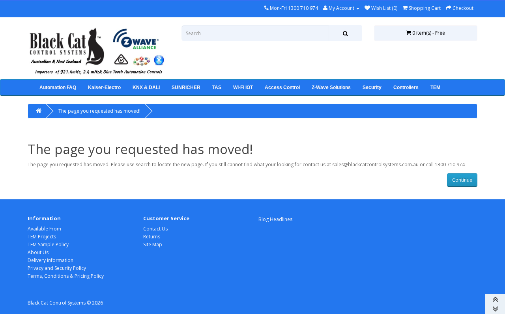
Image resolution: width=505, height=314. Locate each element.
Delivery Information (50, 260)
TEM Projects (42, 236)
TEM (435, 87)
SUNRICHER (186, 87)
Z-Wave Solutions (331, 87)
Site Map (152, 244)
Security (372, 87)
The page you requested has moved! (99, 111)
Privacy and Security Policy (57, 268)
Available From (44, 228)
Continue (462, 180)
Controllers (406, 87)
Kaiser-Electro (104, 87)
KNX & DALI (146, 87)
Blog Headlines (275, 219)
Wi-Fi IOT (243, 87)
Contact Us (155, 228)
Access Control (282, 87)
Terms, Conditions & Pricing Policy (66, 276)
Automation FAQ (57, 87)
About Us (38, 252)
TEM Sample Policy (48, 244)
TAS (216, 87)
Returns (151, 236)
